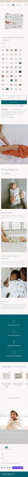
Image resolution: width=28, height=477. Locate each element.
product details (17, 109)
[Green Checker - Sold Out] (20, 68)
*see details (7, 1)
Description (4, 109)
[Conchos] (3, 55)
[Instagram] (7, 467)
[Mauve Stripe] (3, 76)
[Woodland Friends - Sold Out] (12, 72)
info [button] (2, 454)
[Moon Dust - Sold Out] (7, 72)
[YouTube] (10, 467)
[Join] (25, 440)
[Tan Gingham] (7, 81)
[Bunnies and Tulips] (16, 55)
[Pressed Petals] (16, 81)
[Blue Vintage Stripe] (16, 50)
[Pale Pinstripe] (7, 59)
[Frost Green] (12, 89)
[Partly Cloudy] (7, 55)
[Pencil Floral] (16, 89)
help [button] (2, 458)
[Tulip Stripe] (12, 55)
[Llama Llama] (20, 89)
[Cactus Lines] (20, 85)
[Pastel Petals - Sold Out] (3, 68)
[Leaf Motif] (12, 63)
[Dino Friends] (20, 76)
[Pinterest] (4, 467)
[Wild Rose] (7, 50)
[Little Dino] (3, 63)
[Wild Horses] (20, 55)
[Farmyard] (3, 81)
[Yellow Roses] (12, 59)
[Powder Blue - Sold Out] (7, 68)
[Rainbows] (7, 85)
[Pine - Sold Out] (20, 63)
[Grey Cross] (20, 81)
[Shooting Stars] (16, 76)
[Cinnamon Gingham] (12, 50)
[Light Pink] (7, 76)
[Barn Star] (3, 59)
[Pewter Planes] (7, 63)
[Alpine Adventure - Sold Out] (12, 68)
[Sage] (7, 89)
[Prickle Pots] (3, 85)
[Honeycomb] (12, 85)
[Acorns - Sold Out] (16, 63)
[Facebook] (1, 467)
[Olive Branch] (16, 59)
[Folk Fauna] (20, 50)
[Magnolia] (20, 59)
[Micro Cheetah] (3, 50)
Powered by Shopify (6, 474)
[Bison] (16, 72)
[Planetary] (16, 85)
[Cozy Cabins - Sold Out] (16, 68)
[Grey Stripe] (12, 76)
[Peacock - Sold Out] (3, 72)
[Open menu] (3, 4)
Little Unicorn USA (7, 473)
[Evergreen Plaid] (20, 72)
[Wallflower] (12, 81)
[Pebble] (3, 89)
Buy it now (14, 102)
